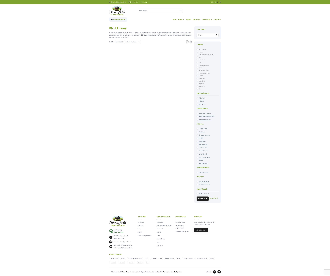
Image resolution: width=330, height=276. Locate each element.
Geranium (202, 60)
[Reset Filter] (214, 198)
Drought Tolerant (204, 135)
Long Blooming (203, 154)
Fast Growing (203, 144)
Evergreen (202, 141)
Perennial (202, 78)
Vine (200, 89)
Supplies (188, 19)
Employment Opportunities (179, 227)
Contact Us (217, 19)
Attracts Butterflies (205, 113)
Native (201, 160)
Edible (201, 138)
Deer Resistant (203, 172)
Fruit (200, 57)
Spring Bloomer (204, 181)
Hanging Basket (169, 258)
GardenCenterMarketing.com (172, 272)
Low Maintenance (204, 157)
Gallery (140, 232)
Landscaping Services (145, 235)
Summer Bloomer (204, 185)
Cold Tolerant (203, 129)
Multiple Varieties (204, 70)
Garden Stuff (206, 19)
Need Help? (144, 2)
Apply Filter (201, 198)
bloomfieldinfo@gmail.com (118, 2)
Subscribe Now (200, 230)
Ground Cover (203, 151)
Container (202, 132)
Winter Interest (204, 194)
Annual (201, 52)
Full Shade (202, 98)
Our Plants (141, 222)
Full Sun (201, 101)
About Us (196, 19)
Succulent (202, 81)
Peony (201, 76)
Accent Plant (203, 49)
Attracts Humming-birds (206, 116)
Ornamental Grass (204, 73)
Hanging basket (204, 65)
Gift (200, 62)
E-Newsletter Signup (182, 231)
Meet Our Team (180, 222)
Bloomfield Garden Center (130, 272)
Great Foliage (203, 148)
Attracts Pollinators (205, 120)
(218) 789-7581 (134, 2)
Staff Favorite (203, 163)
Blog (139, 229)
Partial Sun (202, 104)
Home (174, 19)
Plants (180, 19)
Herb (200, 68)
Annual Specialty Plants (206, 54)
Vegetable (202, 86)
